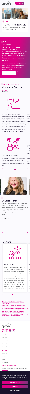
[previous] (2, 232)
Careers (4, 356)
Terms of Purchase (7, 346)
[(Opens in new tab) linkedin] (3, 331)
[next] (27, 232)
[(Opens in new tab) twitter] (14, 331)
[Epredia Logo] (15, 325)
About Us (4, 353)
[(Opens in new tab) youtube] (10, 331)
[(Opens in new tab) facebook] (7, 331)
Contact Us (5, 362)
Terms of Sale (5, 343)
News (3, 359)
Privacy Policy (5, 378)
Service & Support (6, 340)
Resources (4, 337)
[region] (15, 382)
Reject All (15, 386)
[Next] (27, 295)
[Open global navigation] (26, 3)
